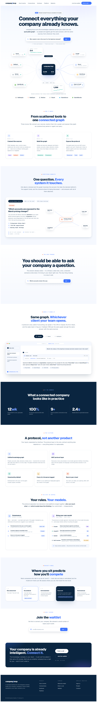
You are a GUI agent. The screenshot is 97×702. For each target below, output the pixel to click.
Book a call (86, 3)
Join (64, 629)
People (78, 686)
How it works (22, 3)
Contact (78, 688)
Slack (49, 336)
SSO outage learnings (42, 201)
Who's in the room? (29, 201)
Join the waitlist (76, 3)
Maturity (53, 3)
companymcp (10, 3)
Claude (40, 336)
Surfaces (39, 3)
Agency (78, 683)
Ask (67, 39)
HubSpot (59, 336)
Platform (46, 3)
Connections (31, 3)
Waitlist (60, 688)
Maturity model (62, 683)
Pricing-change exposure (15, 201)
